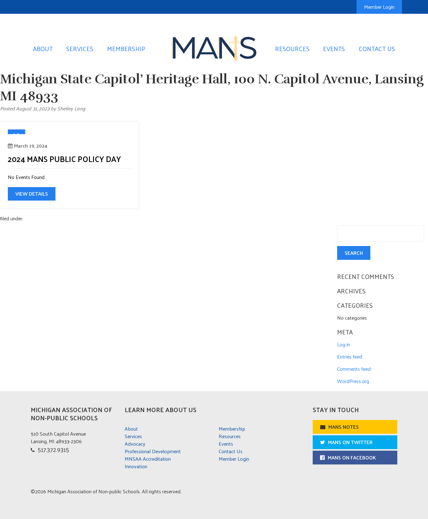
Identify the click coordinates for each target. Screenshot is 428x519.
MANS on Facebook (352, 457)
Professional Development (153, 451)
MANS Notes (343, 426)
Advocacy (135, 443)
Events (334, 48)
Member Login (379, 6)
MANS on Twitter (350, 442)
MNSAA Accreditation (148, 458)
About (43, 48)
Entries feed (349, 356)
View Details (31, 193)
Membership (126, 48)
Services (79, 48)
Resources (292, 48)
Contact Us (377, 48)
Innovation (136, 466)
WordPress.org (353, 380)
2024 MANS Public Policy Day (64, 159)
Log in (343, 344)
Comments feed (354, 368)
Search (354, 252)
